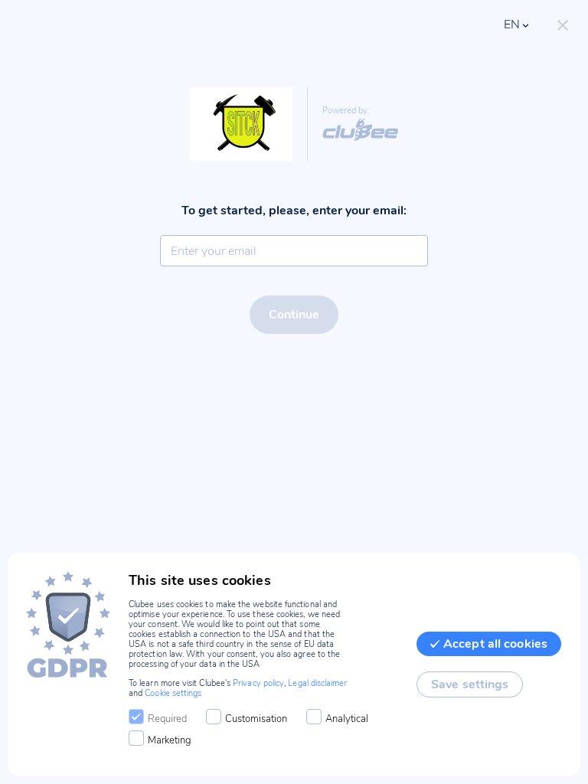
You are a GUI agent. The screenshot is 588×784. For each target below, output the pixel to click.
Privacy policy (258, 683)
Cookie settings (173, 693)
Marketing (169, 740)
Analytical (346, 719)
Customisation (256, 719)
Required (167, 719)
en (512, 24)
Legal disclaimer (317, 683)
